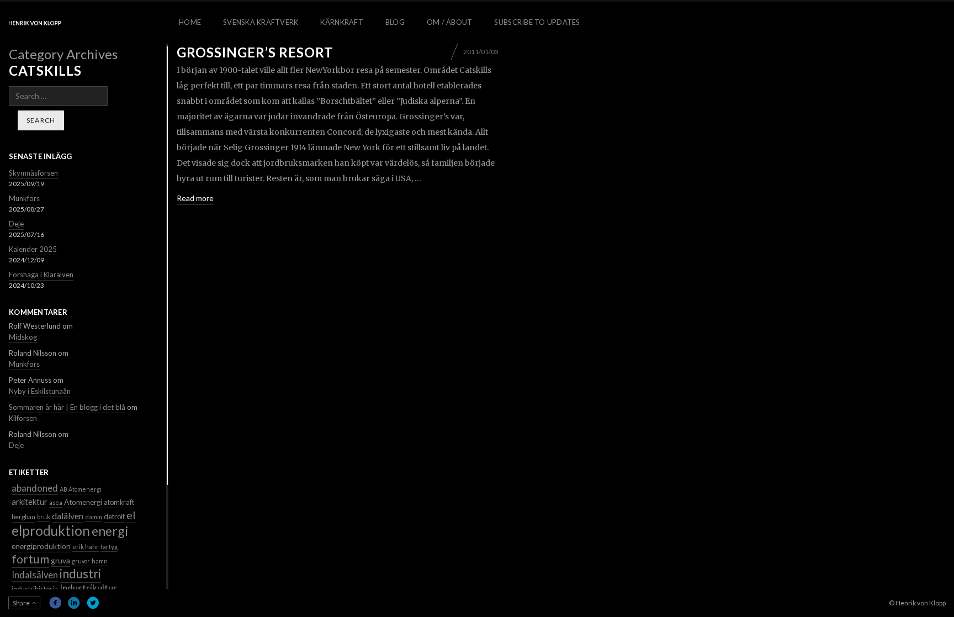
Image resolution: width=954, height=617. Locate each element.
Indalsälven (35, 574)
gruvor (81, 561)
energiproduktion (41, 546)
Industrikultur (88, 588)
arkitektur (29, 502)
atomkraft (119, 502)
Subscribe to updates (537, 22)
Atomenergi (83, 502)
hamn (100, 561)
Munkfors (24, 198)
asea (55, 502)
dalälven (67, 515)
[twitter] (93, 603)
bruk (43, 516)
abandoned (35, 488)
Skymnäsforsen (33, 172)
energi (110, 531)
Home (190, 22)
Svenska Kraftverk (260, 22)
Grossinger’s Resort (255, 52)
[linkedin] (74, 603)
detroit (114, 516)
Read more (195, 198)
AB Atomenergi (81, 489)
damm (93, 516)
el (131, 514)
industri (80, 573)
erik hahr (85, 546)
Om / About (450, 22)
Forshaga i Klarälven (41, 274)
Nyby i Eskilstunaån (40, 391)
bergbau (23, 517)
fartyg (109, 546)
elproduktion (51, 531)
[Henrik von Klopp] (35, 22)
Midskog (23, 337)
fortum (30, 559)
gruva (60, 560)
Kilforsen (23, 418)
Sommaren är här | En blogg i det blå (67, 407)
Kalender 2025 (33, 249)
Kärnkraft (341, 22)
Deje (16, 223)
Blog (395, 22)
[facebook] (55, 603)
